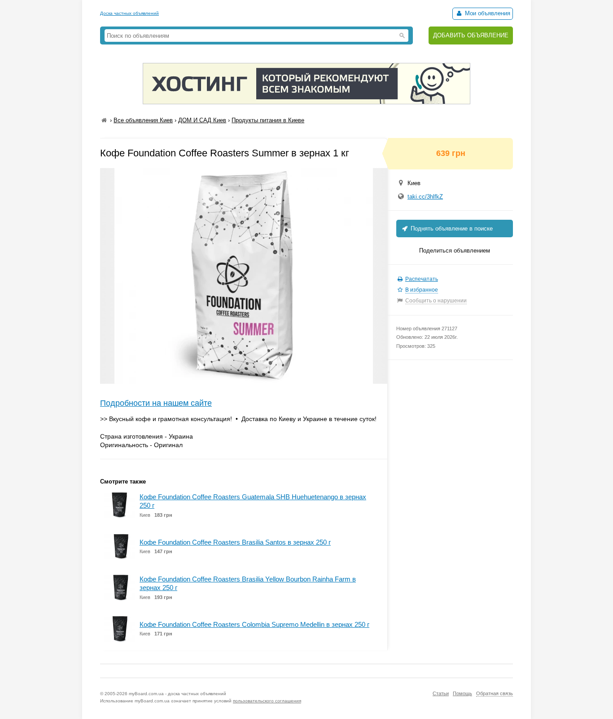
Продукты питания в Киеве (268, 120)
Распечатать (421, 279)
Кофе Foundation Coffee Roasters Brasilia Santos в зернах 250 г (235, 542)
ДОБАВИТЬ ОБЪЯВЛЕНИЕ (470, 35)
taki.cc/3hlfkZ (425, 196)
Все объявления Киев (143, 120)
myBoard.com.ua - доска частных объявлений (177, 693)
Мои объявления (486, 13)
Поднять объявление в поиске (451, 228)
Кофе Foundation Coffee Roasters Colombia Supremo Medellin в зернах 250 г (254, 624)
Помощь (462, 693)
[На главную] (104, 120)
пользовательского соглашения (267, 700)
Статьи (441, 693)
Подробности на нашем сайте (156, 403)
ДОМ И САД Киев (202, 120)
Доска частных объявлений (129, 13)
